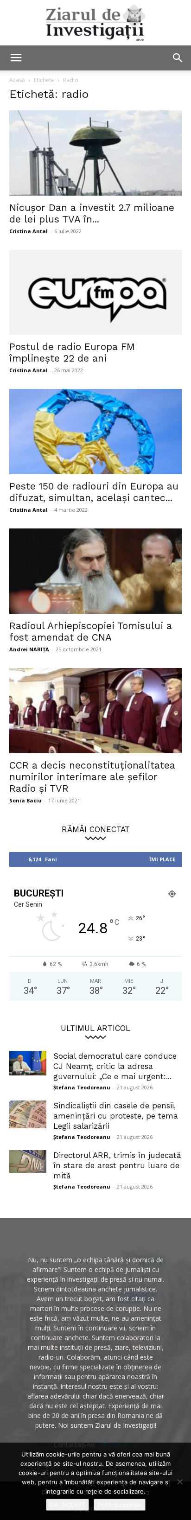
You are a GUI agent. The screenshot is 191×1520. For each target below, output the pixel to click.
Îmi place (162, 859)
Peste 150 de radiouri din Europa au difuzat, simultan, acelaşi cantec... (93, 491)
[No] (179, 1481)
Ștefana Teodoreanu (81, 1087)
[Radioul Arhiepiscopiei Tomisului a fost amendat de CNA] (95, 571)
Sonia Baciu (25, 800)
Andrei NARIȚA (29, 649)
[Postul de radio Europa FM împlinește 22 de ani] (95, 292)
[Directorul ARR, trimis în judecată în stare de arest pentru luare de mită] (27, 1161)
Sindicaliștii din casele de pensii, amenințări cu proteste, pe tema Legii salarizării (115, 1116)
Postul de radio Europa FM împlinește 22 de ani (72, 352)
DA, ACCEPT (67, 1504)
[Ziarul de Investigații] (95, 22)
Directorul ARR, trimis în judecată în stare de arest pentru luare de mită (117, 1165)
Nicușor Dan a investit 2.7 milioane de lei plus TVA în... (91, 213)
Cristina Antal (28, 231)
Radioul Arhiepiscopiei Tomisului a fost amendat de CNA (90, 631)
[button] (16, 57)
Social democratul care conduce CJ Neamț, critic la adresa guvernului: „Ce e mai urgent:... (115, 1066)
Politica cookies (119, 1504)
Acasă (17, 80)
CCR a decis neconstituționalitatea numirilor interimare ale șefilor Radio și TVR (92, 776)
